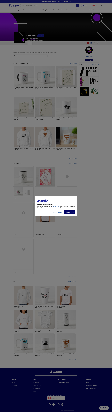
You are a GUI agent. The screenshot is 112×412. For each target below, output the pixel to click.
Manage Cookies (57, 212)
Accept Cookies (69, 212)
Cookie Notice (56, 206)
